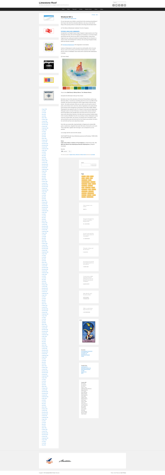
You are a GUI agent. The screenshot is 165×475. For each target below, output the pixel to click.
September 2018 (45, 272)
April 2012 (44, 405)
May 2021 (44, 217)
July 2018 (44, 276)
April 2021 (44, 219)
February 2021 (44, 222)
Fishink (82, 356)
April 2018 (44, 281)
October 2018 (44, 271)
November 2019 (45, 248)
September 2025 (45, 128)
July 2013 (44, 379)
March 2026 (44, 117)
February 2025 (44, 140)
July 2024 (44, 152)
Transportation (84, 189)
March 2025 (44, 138)
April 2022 (44, 198)
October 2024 (44, 147)
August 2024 (44, 150)
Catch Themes (123, 472)
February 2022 (44, 202)
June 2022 (44, 195)
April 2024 (44, 157)
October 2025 (44, 126)
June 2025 (44, 133)
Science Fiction (84, 191)
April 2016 (44, 322)
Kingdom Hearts (88, 9)
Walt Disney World (90, 196)
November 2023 (45, 165)
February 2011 (44, 429)
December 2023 (45, 164)
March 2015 (44, 345)
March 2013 (44, 386)
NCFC (82, 373)
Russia (92, 176)
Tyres (88, 176)
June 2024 (44, 153)
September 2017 (45, 293)
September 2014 (45, 355)
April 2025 (44, 136)
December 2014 (45, 350)
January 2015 (44, 348)
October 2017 (44, 291)
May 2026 (44, 114)
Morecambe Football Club (86, 368)
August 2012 (44, 398)
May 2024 (44, 155)
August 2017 (44, 295)
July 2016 (44, 317)
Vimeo (119, 5)
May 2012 (44, 403)
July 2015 (44, 338)
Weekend (77, 154)
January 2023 (44, 183)
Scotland (83, 176)
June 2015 (44, 339)
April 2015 (44, 343)
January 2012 (44, 410)
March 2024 (44, 159)
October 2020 (44, 229)
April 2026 (44, 116)
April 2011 (44, 426)
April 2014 (44, 364)
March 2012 (44, 407)
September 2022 (45, 190)
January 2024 (44, 162)
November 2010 (45, 434)
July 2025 (44, 131)
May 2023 (44, 176)
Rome (89, 183)
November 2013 (45, 372)
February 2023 (44, 181)
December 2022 (45, 184)
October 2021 (44, 209)
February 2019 (44, 264)
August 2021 (44, 212)
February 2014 (44, 367)
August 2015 (44, 336)
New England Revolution (85, 369)
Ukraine (93, 187)
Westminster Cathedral (85, 354)
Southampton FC (84, 366)
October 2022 (44, 188)
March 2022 (44, 200)
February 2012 (44, 408)
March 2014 (44, 365)
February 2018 (44, 284)
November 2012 (45, 393)
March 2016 (44, 324)
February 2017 (44, 305)
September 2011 (45, 417)
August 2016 (44, 315)
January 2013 (44, 389)
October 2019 (44, 250)
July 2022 (44, 193)
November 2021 (45, 207)
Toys (83, 187)
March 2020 (44, 241)
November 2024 (45, 145)
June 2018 (44, 277)
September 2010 (45, 438)
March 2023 (44, 179)
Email (125, 5)
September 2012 (45, 396)
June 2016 (44, 319)
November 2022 (45, 186)
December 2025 (45, 122)
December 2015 (45, 329)
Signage (94, 183)
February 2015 (44, 346)
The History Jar (84, 353)
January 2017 (44, 307)
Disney (74, 154)
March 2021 (44, 221)
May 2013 (44, 382)
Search (82, 162)
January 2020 (44, 245)
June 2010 (44, 443)
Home (63, 9)
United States (88, 187)
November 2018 (45, 269)
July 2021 (44, 214)
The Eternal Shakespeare (68, 44)
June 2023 (44, 174)
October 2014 (44, 353)
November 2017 (45, 289)
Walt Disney (90, 185)
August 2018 (44, 274)
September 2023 (45, 169)
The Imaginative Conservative (86, 351)
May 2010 (44, 444)
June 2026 (44, 112)
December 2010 (45, 432)
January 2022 (44, 203)
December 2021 (45, 205)
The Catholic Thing (84, 352)
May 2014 (44, 362)
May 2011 (44, 424)
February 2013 (44, 388)
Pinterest (113, 5)
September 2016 (45, 314)
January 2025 (44, 141)
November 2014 (45, 352)
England (71, 154)
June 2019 (44, 257)
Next (97, 14)
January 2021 (44, 224)
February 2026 (44, 119)
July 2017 (44, 296)
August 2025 (44, 129)
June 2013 (44, 381)
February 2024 (44, 160)
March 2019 (44, 262)
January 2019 (44, 265)
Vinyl (89, 189)
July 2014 (44, 358)
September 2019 (45, 252)
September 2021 (45, 210)
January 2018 (44, 286)
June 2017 (44, 298)
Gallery (101, 9)
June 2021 (44, 215)
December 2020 (45, 226)
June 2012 (44, 401)
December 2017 (45, 288)
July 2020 (44, 234)
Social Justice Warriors (85, 181)
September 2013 (45, 376)
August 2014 (44, 357)
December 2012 (45, 391)
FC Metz (82, 370)
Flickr (122, 5)
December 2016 (45, 308)
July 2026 (44, 110)
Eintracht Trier (83, 371)
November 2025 (45, 124)
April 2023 (44, 178)
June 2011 (44, 422)
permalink (93, 154)
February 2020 (44, 243)
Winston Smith (73, 18)
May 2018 (44, 279)
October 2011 (44, 415)
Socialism (83, 196)
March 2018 (44, 283)
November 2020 (45, 227)
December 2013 (45, 370)
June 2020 (44, 236)
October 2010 (44, 436)
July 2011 (44, 420)
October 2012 (44, 395)
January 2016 (44, 327)
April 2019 (44, 260)
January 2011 (44, 431)
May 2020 (44, 238)
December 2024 (45, 143)
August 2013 (44, 377)
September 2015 (45, 334)
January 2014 (44, 369)
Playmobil (74, 9)
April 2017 (44, 302)
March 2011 (44, 427)
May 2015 (44, 341)
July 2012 (44, 400)
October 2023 (44, 167)
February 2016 (44, 326)
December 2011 (45, 412)
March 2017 (44, 303)
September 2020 (45, 231)
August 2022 (44, 191)
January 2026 (44, 121)
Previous (93, 14)
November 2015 (45, 331)
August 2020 (44, 233)
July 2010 (44, 441)
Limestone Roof (48, 2)
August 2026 (44, 109)
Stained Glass (84, 183)
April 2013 (44, 384)
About (68, 9)
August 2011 (44, 419)
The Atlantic (93, 181)
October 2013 (44, 374)
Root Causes (91, 191)
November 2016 (45, 310)
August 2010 (44, 439)
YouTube (116, 5)
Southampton (84, 185)
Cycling (80, 9)
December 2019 (45, 246)
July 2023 (44, 172)
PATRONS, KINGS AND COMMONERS (70, 31)
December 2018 (45, 267)
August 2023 (44, 171)
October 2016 (44, 312)
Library (95, 9)
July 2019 (44, 255)
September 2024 (45, 148)
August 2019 (44, 253)
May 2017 (44, 300)
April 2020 (44, 240)
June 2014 (44, 360)
